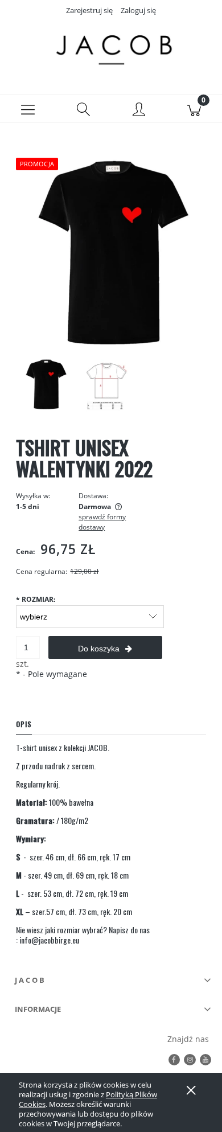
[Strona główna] (111, 47)
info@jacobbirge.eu (49, 940)
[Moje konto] (139, 110)
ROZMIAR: (35, 599)
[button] (28, 109)
